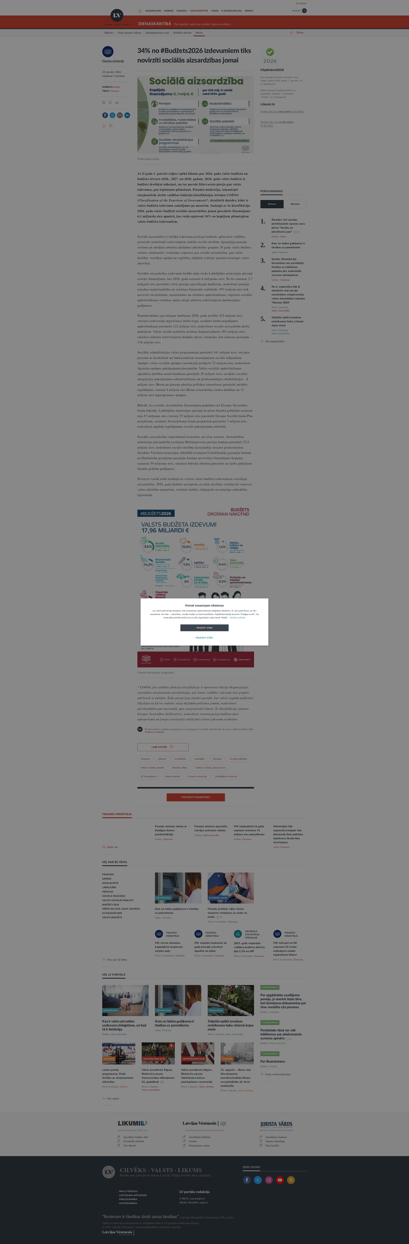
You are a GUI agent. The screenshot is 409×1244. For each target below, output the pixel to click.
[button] (204, 638)
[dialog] (204, 621)
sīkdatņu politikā (237, 618)
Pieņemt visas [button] (205, 628)
